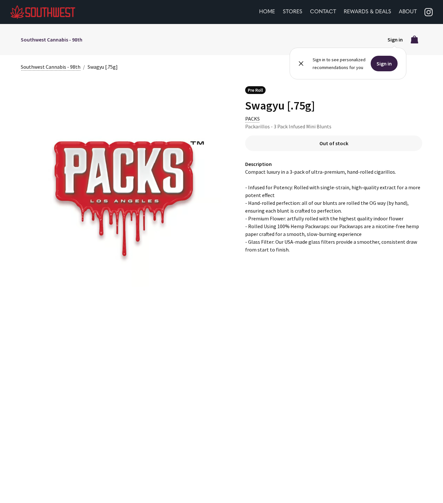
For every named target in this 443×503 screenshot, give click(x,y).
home (267, 12)
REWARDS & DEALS (367, 12)
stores (292, 12)
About (408, 12)
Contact (323, 12)
